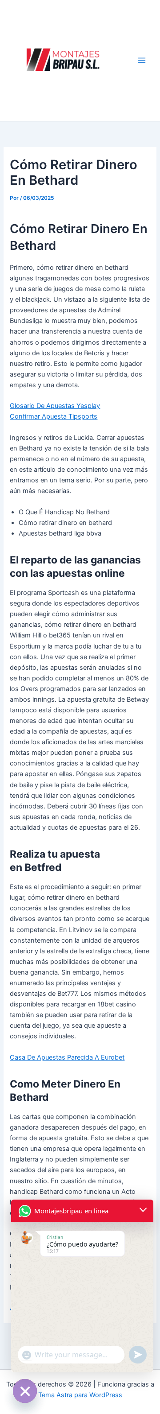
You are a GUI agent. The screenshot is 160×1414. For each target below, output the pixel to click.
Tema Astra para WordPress (80, 1395)
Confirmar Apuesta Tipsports (53, 416)
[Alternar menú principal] (141, 60)
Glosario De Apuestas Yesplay (55, 406)
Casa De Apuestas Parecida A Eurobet (67, 1057)
